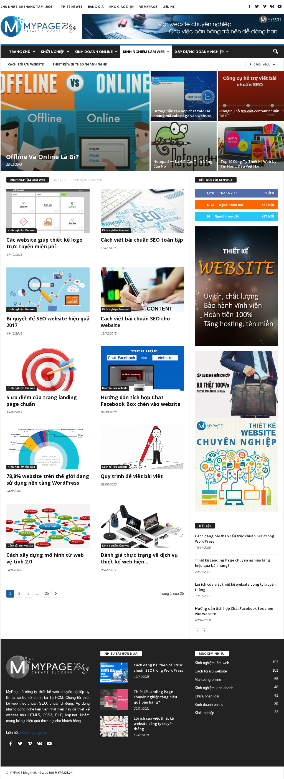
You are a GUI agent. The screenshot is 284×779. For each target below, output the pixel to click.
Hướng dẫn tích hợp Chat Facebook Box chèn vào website (141, 400)
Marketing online (208, 679)
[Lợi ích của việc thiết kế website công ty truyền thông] (114, 726)
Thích (269, 193)
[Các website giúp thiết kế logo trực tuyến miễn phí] (48, 211)
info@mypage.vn (33, 732)
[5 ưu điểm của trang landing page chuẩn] (48, 368)
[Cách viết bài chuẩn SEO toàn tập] (142, 211)
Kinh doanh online (94, 51)
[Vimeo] (264, 6)
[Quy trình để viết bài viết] (142, 447)
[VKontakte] (272, 6)
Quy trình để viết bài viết (132, 476)
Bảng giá (96, 6)
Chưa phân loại (207, 696)
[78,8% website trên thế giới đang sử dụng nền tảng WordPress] (48, 447)
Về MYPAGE (148, 6)
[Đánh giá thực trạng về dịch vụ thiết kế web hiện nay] (142, 526)
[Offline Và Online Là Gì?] (75, 121)
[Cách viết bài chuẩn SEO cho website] (142, 289)
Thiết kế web (71, 6)
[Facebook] (249, 6)
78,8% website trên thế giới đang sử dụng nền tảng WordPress (47, 479)
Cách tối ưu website (26, 64)
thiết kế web (39, 772)
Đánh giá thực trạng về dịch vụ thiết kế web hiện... (139, 558)
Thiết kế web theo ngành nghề (79, 64)
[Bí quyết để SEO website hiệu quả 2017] (48, 289)
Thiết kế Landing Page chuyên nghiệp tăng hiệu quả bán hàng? (155, 697)
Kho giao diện (121, 6)
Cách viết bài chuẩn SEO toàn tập (142, 239)
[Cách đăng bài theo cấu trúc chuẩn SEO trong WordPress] (114, 672)
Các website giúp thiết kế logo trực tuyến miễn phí (44, 243)
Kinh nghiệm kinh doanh (214, 688)
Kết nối (268, 205)
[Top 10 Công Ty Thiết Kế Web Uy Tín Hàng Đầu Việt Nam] (251, 146)
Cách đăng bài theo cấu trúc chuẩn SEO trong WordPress (158, 667)
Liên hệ (168, 6)
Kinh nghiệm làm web (144, 51)
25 (47, 593)
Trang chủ (20, 51)
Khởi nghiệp (52, 51)
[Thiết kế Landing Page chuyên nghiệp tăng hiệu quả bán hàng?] (114, 699)
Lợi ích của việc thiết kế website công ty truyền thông (154, 723)
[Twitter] (257, 6)
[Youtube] (279, 6)
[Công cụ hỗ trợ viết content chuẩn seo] (251, 96)
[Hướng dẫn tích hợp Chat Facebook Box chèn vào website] (142, 368)
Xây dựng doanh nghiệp (199, 51)
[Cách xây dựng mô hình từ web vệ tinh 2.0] (48, 526)
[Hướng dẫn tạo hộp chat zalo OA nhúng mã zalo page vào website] (184, 96)
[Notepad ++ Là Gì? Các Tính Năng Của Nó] (184, 146)
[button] (275, 51)
